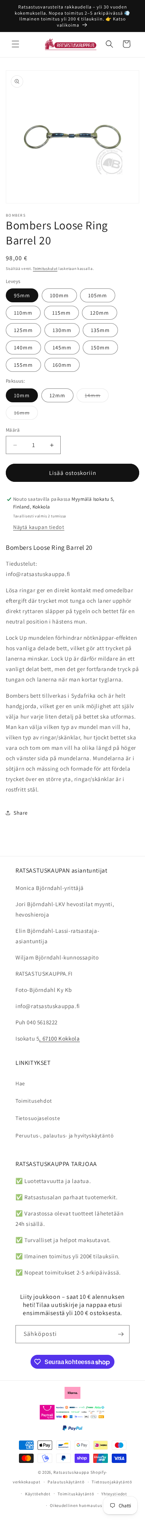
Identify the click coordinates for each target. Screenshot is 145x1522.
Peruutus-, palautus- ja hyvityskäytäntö (64, 1135)
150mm (100, 347)
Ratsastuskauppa (71, 1472)
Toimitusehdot (33, 1100)
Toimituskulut (45, 268)
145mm (62, 347)
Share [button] (21, 812)
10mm (22, 395)
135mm (100, 330)
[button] (15, 44)
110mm (23, 312)
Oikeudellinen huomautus (76, 1505)
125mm (23, 330)
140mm (23, 347)
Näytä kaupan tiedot (38, 527)
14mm (97, 397)
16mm (26, 414)
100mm (59, 295)
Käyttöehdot (38, 1494)
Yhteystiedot (114, 1494)
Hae (20, 1083)
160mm (62, 364)
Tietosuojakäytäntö (112, 1482)
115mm (61, 312)
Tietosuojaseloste (37, 1118)
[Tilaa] (120, 1334)
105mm (97, 295)
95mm (22, 295)
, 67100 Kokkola (59, 1038)
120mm (99, 312)
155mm (23, 364)
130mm (62, 330)
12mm (57, 395)
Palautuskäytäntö (66, 1482)
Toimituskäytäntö (76, 1494)
